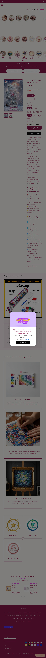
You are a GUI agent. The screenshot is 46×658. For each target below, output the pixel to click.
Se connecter (26, 339)
